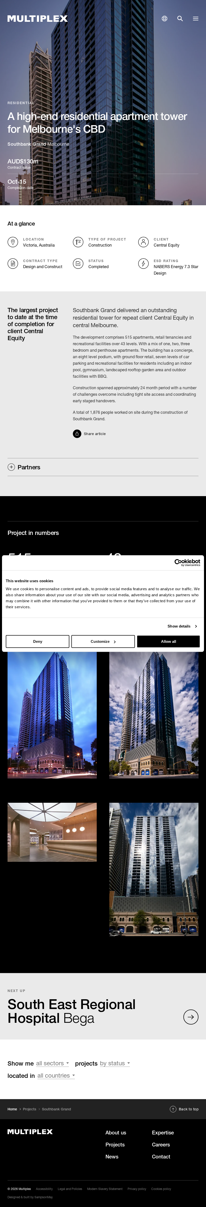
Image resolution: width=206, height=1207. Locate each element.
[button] (164, 19)
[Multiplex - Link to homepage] (54, 1131)
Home (12, 1109)
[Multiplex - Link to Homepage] (38, 18)
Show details (179, 626)
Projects (29, 1109)
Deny (37, 641)
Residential (21, 103)
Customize (100, 641)
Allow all (168, 641)
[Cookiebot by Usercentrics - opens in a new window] (178, 562)
